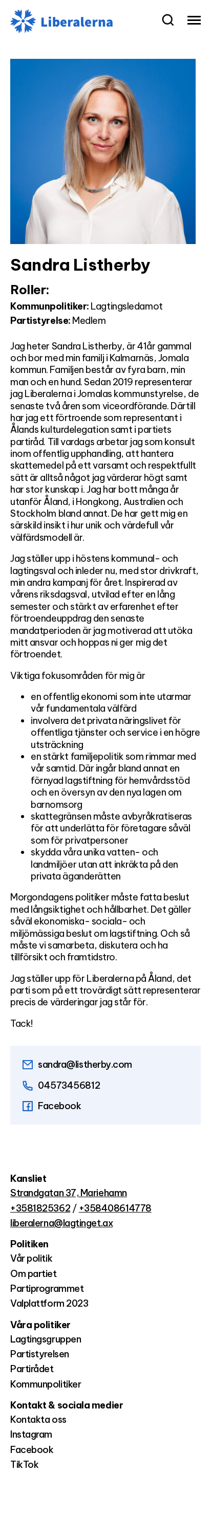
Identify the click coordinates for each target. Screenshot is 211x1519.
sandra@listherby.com (85, 1064)
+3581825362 (40, 1208)
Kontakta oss (38, 1419)
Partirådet (32, 1369)
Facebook (59, 1106)
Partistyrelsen (39, 1354)
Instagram (31, 1434)
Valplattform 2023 (49, 1303)
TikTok (24, 1464)
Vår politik (31, 1258)
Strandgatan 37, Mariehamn (68, 1193)
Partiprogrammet (46, 1288)
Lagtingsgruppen (45, 1339)
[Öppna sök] (168, 21)
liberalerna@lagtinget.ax (61, 1223)
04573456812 (69, 1085)
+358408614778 (115, 1208)
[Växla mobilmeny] (194, 21)
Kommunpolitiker (45, 1384)
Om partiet (33, 1274)
